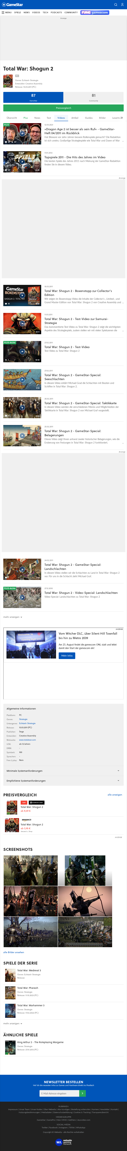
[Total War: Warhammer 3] (10, 1011)
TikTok (72, 1127)
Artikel (74, 117)
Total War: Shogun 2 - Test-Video (67, 347)
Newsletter (104, 1109)
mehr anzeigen (11, 1023)
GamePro (51, 1119)
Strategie (23, 719)
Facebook (53, 1127)
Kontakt (114, 1109)
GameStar (41, 1119)
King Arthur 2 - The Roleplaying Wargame (40, 1042)
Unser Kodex (36, 1109)
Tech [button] (45, 12)
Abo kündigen (64, 1109)
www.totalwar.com (27, 739)
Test (49, 117)
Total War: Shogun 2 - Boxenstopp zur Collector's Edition (78, 293)
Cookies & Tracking (82, 1112)
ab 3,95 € (25, 828)
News (37, 117)
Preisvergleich (63, 108)
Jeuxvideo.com (83, 1119)
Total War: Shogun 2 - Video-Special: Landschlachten (81, 593)
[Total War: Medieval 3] (10, 976)
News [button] (27, 12)
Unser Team (24, 1109)
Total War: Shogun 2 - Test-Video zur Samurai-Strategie (76, 321)
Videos (61, 117)
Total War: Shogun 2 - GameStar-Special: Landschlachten (72, 567)
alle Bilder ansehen (13, 952)
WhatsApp (80, 1127)
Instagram (63, 1127)
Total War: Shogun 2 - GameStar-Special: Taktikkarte (80, 403)
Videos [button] (36, 12)
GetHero (72, 1119)
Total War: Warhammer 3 (30, 1005)
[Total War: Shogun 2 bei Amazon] (12, 825)
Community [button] (71, 12)
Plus (25, 117)
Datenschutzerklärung (62, 1112)
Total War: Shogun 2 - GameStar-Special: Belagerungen (72, 433)
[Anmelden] (82, 1093)
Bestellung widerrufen (80, 1109)
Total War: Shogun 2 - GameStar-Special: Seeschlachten (72, 377)
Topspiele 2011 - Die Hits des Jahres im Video (75, 157)
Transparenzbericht (100, 1112)
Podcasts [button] (56, 12)
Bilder (102, 117)
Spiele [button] (17, 12)
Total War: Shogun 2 (32, 807)
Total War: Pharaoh (27, 988)
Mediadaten (46, 1112)
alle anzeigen (115, 794)
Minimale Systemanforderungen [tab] (24, 771)
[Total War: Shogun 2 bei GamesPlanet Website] (12, 808)
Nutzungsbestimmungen (29, 1112)
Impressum (13, 1109)
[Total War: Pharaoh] (10, 993)
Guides (89, 117)
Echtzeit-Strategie (27, 723)
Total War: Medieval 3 (29, 970)
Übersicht (12, 117)
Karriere (95, 1109)
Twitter (45, 1127)
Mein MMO (62, 1119)
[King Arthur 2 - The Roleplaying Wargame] (10, 1048)
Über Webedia (50, 1109)
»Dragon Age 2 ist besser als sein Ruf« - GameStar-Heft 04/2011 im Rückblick (79, 131)
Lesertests (117, 117)
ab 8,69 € (26, 810)
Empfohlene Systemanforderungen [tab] (26, 780)
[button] (115, 4)
